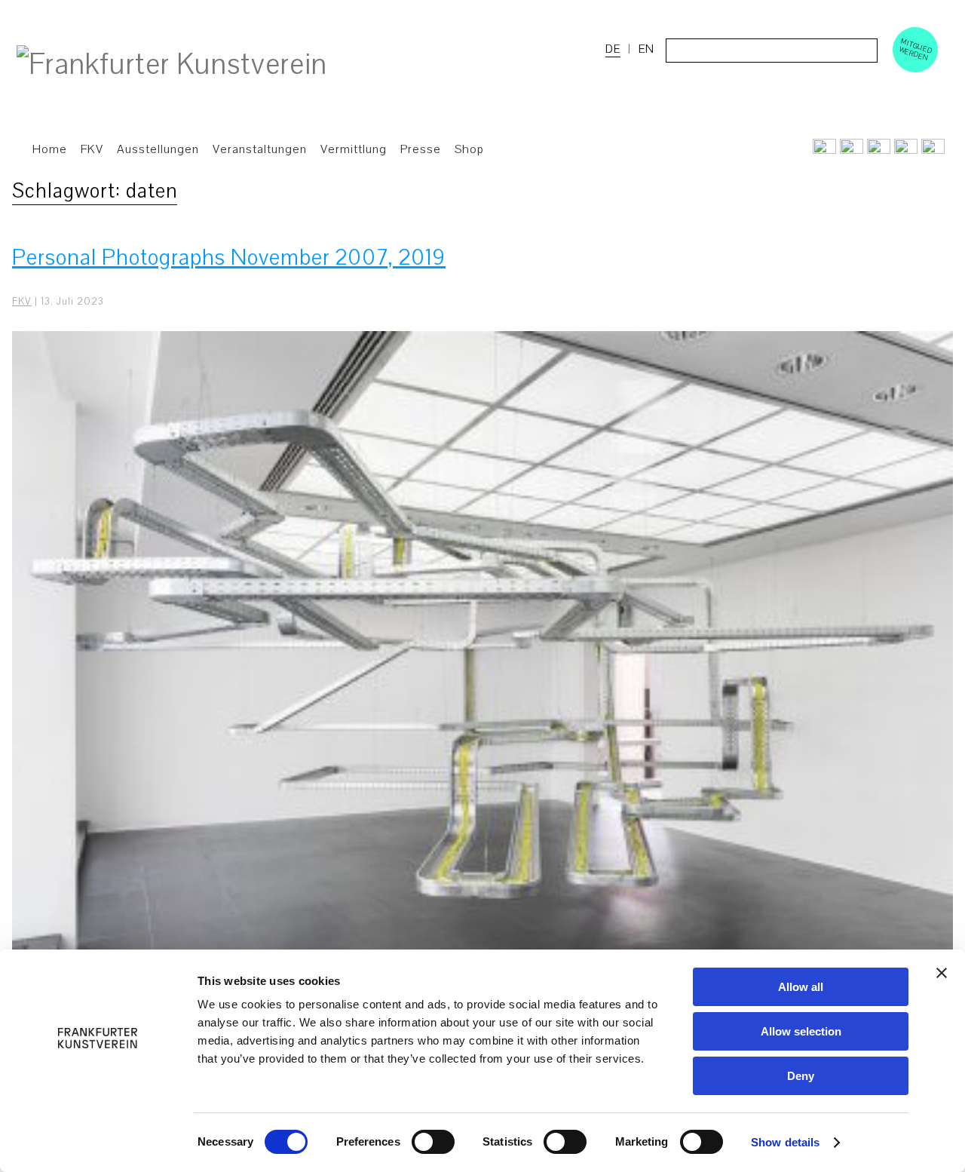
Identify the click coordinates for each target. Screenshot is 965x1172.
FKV (22, 301)
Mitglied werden (916, 49)
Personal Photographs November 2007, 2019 (229, 257)
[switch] (433, 1142)
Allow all (800, 986)
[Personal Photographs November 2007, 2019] (482, 684)
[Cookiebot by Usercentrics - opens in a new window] (98, 1142)
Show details (785, 1142)
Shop (469, 149)
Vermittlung (353, 149)
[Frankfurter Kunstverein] (172, 64)
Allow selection (801, 1031)
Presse (420, 149)
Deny (800, 1075)
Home (49, 149)
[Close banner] (941, 973)
